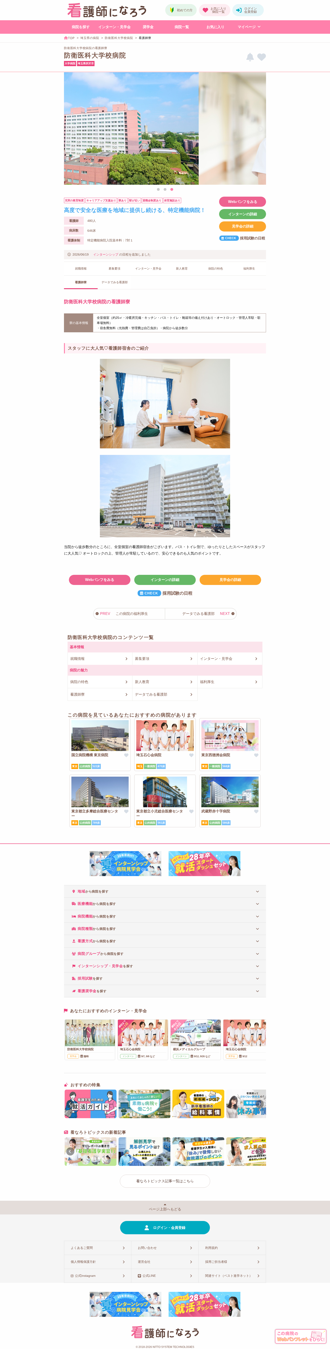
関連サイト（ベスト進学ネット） (228, 1275)
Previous (69, 129)
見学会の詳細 (242, 226)
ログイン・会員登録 (169, 1228)
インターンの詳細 (242, 214)
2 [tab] (165, 189)
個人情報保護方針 (83, 1262)
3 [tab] (171, 189)
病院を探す (81, 27)
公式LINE (149, 1275)
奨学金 (148, 27)
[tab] (165, 891)
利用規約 (211, 1248)
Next (260, 129)
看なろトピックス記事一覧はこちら (165, 1181)
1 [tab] (158, 189)
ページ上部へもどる (165, 1209)
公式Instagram (85, 1275)
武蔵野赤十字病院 (215, 811)
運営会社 (144, 1262)
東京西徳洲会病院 (215, 755)
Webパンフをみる (242, 202)
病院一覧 (182, 27)
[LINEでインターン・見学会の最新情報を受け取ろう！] (250, 57)
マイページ (247, 27)
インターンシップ (105, 254)
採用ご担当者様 (216, 1262)
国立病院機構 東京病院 (89, 755)
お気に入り (215, 27)
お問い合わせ (147, 1248)
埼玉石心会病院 (148, 755)
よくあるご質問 (82, 1248)
